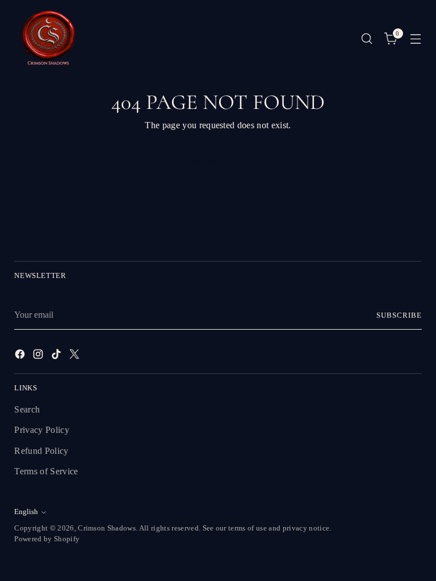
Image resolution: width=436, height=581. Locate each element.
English (26, 512)
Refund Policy (41, 451)
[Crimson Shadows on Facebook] (21, 356)
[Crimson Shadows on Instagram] (39, 356)
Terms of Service (46, 471)
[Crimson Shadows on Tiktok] (57, 356)
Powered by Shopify (46, 539)
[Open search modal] (367, 38)
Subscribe (399, 315)
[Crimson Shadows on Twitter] (75, 356)
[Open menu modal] (415, 38)
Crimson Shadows (107, 528)
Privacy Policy (41, 430)
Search (27, 410)
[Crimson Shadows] (48, 39)
